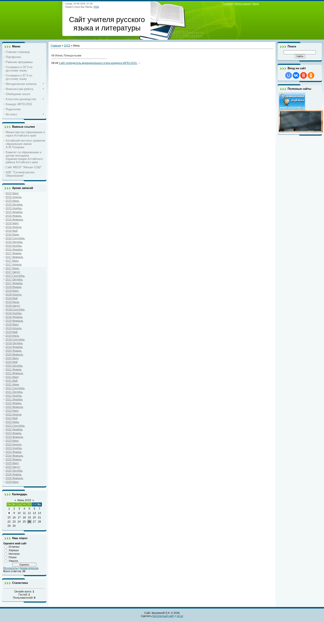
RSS (96, 7)
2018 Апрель (14, 294)
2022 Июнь (12, 422)
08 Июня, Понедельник (66, 55)
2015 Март (12, 193)
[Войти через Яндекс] (303, 75)
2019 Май (12, 332)
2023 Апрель (14, 444)
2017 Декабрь (14, 283)
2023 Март (12, 440)
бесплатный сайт (163, 616)
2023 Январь (14, 433)
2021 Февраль (14, 373)
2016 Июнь (12, 234)
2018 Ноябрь (14, 313)
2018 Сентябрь (15, 309)
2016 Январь (14, 215)
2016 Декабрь (14, 249)
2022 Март (12, 410)
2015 (67, 45)
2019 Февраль (14, 320)
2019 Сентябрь (15, 339)
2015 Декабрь (14, 212)
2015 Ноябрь (14, 208)
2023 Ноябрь (14, 448)
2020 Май (12, 362)
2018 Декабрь (14, 317)
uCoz (180, 616)
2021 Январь (14, 369)
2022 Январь (14, 403)
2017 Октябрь (14, 279)
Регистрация (243, 3)
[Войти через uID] (288, 75)
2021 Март (12, 377)
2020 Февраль (14, 354)
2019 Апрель (14, 328)
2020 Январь (14, 350)
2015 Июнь (12, 200)
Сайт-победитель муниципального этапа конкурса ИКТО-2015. (98, 63)
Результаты (10, 568)
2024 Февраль (14, 455)
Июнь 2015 (24, 500)
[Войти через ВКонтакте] (296, 75)
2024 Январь (14, 452)
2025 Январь (14, 459)
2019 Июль (12, 335)
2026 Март (12, 482)
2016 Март (12, 223)
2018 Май (12, 298)
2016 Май (12, 230)
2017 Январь (14, 253)
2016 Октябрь (14, 242)
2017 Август (13, 272)
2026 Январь (14, 474)
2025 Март (12, 463)
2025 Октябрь (14, 470)
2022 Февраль (14, 407)
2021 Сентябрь (15, 388)
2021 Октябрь (14, 392)
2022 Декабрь (14, 429)
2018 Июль (12, 302)
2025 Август (13, 467)
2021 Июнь (12, 384)
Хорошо (14, 550)
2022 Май (12, 418)
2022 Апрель (14, 414)
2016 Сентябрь (15, 238)
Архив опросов (29, 568)
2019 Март (12, 324)
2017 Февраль (14, 257)
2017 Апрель (14, 264)
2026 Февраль (14, 478)
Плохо (13, 557)
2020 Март (12, 358)
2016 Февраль (14, 219)
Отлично (14, 546)
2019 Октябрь (14, 343)
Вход (256, 3)
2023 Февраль (14, 437)
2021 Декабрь (14, 399)
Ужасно (13, 560)
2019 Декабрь (14, 347)
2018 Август (13, 305)
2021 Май (12, 380)
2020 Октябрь (14, 365)
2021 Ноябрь (14, 395)
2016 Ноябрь (14, 245)
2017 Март (12, 260)
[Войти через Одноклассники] (311, 75)
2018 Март (12, 290)
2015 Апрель (14, 197)
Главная (228, 3)
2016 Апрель (14, 227)
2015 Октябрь (14, 204)
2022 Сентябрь (15, 425)
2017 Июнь (12, 268)
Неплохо (14, 553)
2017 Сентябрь (15, 275)
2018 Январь (14, 287)
